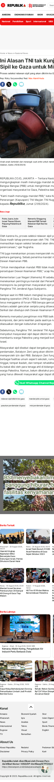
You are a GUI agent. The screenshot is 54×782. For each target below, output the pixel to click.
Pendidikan (18, 21)
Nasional (6, 21)
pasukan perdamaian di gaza (13, 405)
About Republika (7, 747)
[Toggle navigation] (3, 5)
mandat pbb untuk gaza (39, 399)
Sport (28, 21)
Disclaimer (5, 751)
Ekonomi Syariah (24, 14)
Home (2, 53)
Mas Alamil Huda (36, 78)
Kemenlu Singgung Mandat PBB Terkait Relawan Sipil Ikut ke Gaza (37, 222)
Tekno (24, 726)
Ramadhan (26, 734)
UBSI (51, 21)
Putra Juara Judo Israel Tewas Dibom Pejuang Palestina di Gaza (11, 222)
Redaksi (25, 747)
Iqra (23, 718)
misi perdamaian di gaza (40, 405)
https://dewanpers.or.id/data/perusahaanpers (23, 767)
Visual (24, 730)
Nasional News (21, 53)
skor (40, 14)
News (10, 53)
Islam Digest (48, 718)
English (45, 730)
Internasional (39, 21)
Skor (44, 714)
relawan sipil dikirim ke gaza (12, 399)
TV (1, 734)
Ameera (3, 714)
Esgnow (3, 730)
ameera (6, 14)
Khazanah (4, 718)
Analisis (24, 722)
